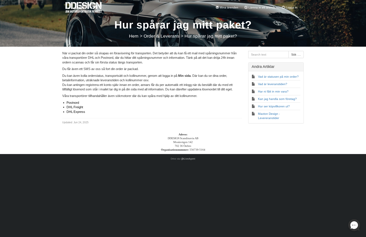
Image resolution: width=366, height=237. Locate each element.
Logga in (291, 7)
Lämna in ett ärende (262, 7)
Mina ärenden (228, 7)
